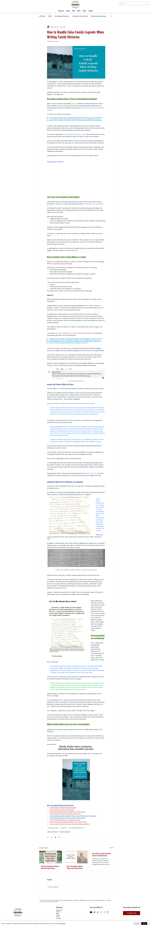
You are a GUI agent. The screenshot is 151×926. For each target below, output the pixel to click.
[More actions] (104, 27)
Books (58, 915)
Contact (58, 918)
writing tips (63, 827)
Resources (59, 910)
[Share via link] (59, 837)
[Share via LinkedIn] (55, 837)
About (58, 916)
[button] (111, 16)
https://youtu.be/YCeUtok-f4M (55, 162)
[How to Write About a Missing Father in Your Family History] (76, 857)
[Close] (149, 923)
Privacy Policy (62, 923)
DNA (50, 16)
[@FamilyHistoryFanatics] (91, 912)
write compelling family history (76, 827)
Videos (58, 912)
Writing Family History (80, 16)
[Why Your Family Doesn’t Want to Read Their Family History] (50, 857)
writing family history (53, 827)
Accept (144, 923)
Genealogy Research (62, 16)
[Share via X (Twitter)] (51, 837)
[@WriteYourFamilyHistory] (94, 912)
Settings (137, 923)
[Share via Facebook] (48, 837)
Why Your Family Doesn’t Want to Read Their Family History (50, 867)
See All (111, 847)
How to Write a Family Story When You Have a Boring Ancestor (101, 855)
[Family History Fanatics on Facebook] (101, 912)
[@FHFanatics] (97, 912)
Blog (57, 913)
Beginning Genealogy (98, 16)
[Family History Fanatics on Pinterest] (104, 912)
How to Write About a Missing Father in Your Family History (74, 867)
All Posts (42, 16)
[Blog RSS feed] (107, 912)
